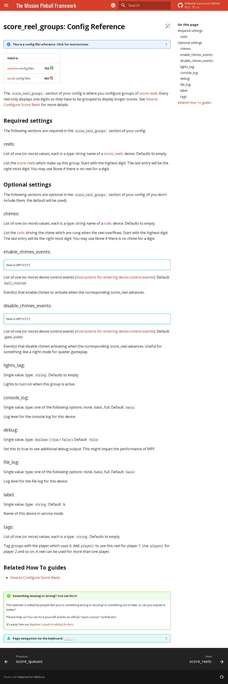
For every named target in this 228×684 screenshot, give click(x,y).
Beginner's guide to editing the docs (51, 624)
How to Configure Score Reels (35, 577)
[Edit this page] (168, 26)
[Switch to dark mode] (113, 5)
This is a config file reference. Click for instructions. (51, 44)
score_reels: (114, 153)
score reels (148, 93)
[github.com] (221, 676)
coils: (108, 223)
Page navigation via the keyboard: (42, 638)
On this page (188, 25)
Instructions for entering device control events (115, 277)
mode (11, 78)
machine (13, 68)
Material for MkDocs (31, 677)
